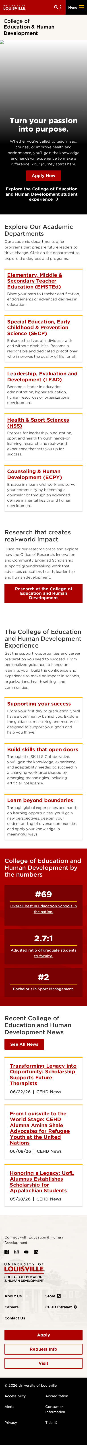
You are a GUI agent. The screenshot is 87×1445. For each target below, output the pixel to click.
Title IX (51, 1423)
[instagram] (16, 1252)
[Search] (58, 7)
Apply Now (44, 175)
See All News (24, 1044)
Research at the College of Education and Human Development (43, 593)
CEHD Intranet (58, 1307)
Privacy (10, 1423)
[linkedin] (36, 1252)
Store (50, 1296)
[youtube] (26, 1252)
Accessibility (15, 1396)
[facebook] (6, 1252)
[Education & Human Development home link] (24, 1272)
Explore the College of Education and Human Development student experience (41, 194)
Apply (43, 1335)
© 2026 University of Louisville (30, 1386)
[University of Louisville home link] (15, 7)
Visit (43, 1363)
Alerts (9, 1407)
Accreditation (56, 1396)
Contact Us (14, 1318)
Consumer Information (55, 1409)
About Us (13, 1296)
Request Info (43, 1349)
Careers (11, 1307)
